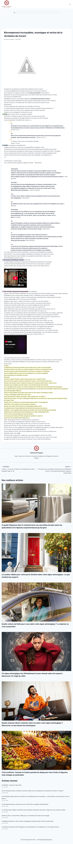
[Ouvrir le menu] (70, 4)
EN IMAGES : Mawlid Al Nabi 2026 (11, 785)
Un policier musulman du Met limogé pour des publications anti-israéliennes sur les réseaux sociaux (30, 827)
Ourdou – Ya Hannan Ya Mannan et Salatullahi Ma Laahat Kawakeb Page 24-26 (18, 469)
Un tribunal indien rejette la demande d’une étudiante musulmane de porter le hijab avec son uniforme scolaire (33, 810)
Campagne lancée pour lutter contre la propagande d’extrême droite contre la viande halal (27, 821)
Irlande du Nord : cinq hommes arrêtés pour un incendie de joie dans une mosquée (25, 815)
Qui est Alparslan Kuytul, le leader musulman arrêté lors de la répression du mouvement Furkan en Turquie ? (33, 790)
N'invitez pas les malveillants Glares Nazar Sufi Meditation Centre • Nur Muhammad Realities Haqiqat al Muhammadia (54, 470)
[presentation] (36, 503)
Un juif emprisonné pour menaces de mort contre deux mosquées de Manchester (25, 804)
